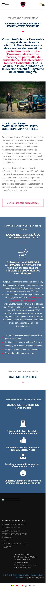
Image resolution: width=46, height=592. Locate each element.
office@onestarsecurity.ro (28, 565)
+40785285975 (25, 567)
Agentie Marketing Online (35, 578)
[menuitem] (12, 585)
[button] (41, 4)
